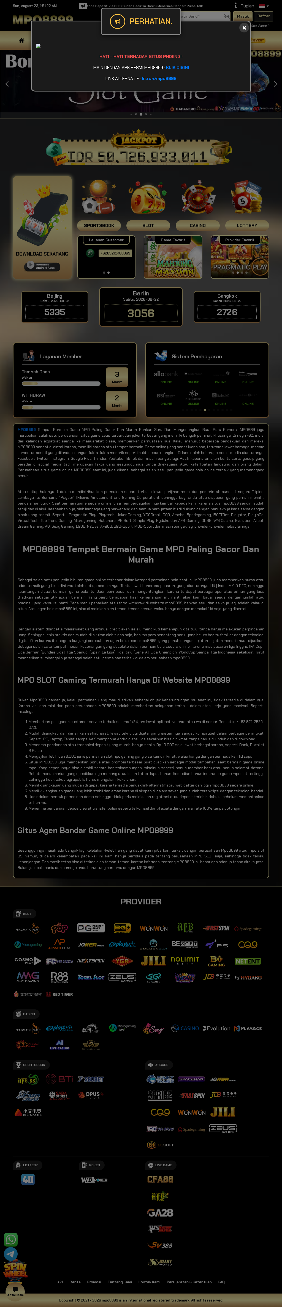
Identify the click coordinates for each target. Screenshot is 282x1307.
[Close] (244, 27)
